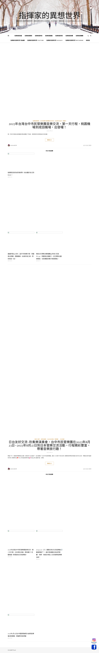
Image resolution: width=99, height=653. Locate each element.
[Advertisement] (49, 57)
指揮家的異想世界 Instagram (74, 40)
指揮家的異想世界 (49, 15)
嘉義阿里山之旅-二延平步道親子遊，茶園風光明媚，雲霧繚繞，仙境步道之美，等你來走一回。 (21, 256)
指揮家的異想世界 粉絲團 (18, 40)
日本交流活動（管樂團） (53, 439)
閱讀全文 (49, 140)
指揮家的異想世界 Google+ (54, 40)
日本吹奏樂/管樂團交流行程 (47, 121)
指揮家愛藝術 (28, 35)
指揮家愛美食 (38, 35)
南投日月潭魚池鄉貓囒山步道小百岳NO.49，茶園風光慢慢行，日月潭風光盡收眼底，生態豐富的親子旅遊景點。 (49, 256)
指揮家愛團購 (79, 35)
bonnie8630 (14, 145)
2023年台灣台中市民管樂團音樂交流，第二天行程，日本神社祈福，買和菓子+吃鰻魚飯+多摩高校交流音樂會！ (20, 552)
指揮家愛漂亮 (59, 35)
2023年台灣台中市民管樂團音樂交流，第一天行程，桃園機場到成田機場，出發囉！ (49, 125)
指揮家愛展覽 (69, 35)
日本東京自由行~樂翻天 (60, 121)
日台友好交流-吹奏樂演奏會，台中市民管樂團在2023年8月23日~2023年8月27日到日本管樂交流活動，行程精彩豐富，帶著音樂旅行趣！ (49, 445)
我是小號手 (37, 439)
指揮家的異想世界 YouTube (35, 40)
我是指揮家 (43, 439)
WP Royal (13, 650)
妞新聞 (88, 40)
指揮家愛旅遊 (18, 35)
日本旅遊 (62, 439)
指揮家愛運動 (49, 35)
